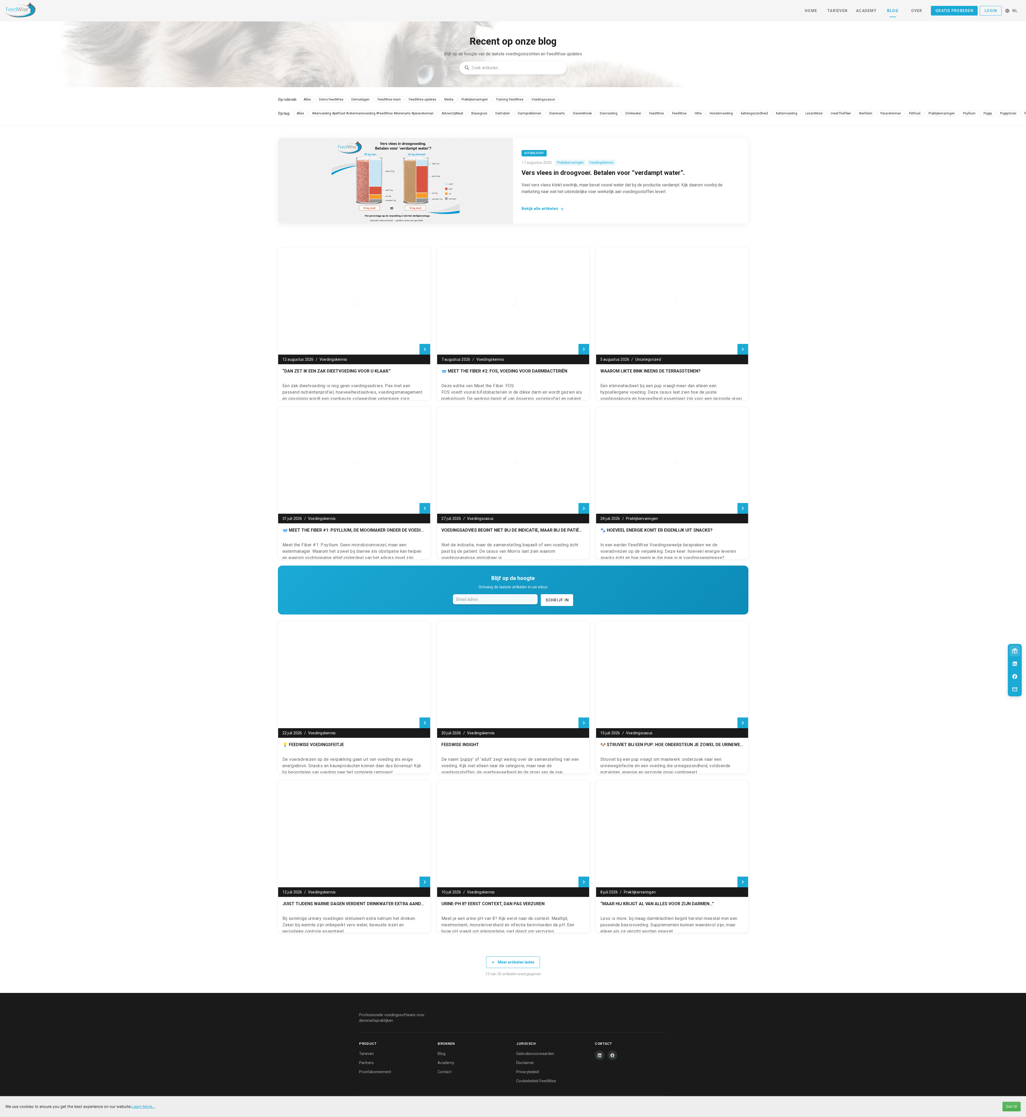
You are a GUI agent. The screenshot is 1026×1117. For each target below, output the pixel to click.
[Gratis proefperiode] (1014, 651)
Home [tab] (811, 11)
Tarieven (366, 1053)
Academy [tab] (866, 11)
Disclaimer (525, 1063)
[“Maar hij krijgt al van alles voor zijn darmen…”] (672, 833)
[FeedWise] (24, 10)
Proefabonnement (375, 1072)
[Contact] (1014, 689)
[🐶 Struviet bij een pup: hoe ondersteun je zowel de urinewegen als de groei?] (672, 674)
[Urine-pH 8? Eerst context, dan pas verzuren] (513, 833)
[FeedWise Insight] (513, 674)
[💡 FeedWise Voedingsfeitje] (354, 674)
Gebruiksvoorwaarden (535, 1053)
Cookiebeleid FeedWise (536, 1081)
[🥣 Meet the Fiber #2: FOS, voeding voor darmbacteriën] (513, 301)
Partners (366, 1063)
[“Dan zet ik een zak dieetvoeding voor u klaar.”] (354, 301)
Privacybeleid (527, 1072)
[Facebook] (612, 1055)
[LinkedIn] (599, 1055)
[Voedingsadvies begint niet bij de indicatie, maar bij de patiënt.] (513, 460)
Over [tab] (916, 11)
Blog (441, 1053)
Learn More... (143, 1106)
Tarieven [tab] (837, 11)
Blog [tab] (892, 11)
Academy (446, 1063)
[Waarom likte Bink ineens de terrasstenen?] (672, 301)
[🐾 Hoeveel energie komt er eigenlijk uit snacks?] (672, 460)
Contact (445, 1072)
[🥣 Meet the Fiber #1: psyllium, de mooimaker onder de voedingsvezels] (354, 460)
